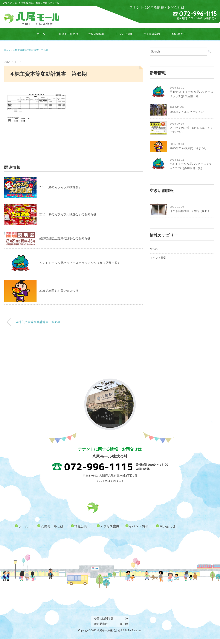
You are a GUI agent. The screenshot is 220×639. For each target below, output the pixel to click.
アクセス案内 (151, 34)
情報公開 (80, 526)
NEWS (153, 249)
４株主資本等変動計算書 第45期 (32, 50)
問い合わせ (179, 34)
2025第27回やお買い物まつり (188, 148)
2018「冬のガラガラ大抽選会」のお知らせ (67, 214)
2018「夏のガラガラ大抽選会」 (60, 187)
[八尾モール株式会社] (31, 13)
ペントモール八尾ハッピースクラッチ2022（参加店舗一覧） (80, 263)
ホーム (41, 34)
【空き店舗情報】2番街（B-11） (190, 211)
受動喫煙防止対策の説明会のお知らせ (64, 238)
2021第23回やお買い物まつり (58, 290)
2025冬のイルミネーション (187, 111)
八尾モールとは (68, 34)
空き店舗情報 (96, 34)
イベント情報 (123, 34)
